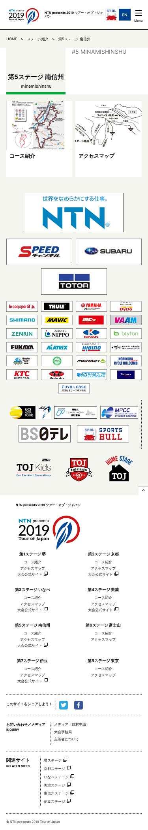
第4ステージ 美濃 (103, 589)
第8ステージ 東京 (103, 660)
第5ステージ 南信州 (74, 39)
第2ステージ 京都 (103, 553)
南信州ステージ (56, 793)
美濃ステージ (54, 785)
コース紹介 (32, 562)
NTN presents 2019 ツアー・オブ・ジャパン (49, 530)
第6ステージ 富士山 (103, 625)
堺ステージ (53, 760)
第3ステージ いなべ (32, 589)
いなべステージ (56, 777)
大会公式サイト (29, 574)
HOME (11, 39)
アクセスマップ (32, 568)
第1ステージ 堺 (32, 553)
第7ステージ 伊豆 (32, 660)
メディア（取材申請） (72, 724)
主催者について (66, 739)
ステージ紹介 (38, 39)
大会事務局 (63, 732)
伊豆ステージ (54, 801)
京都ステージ (54, 768)
